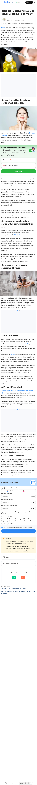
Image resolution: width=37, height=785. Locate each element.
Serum (3, 28)
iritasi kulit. (17, 235)
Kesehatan (4, 7)
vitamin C (25, 344)
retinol (12, 354)
